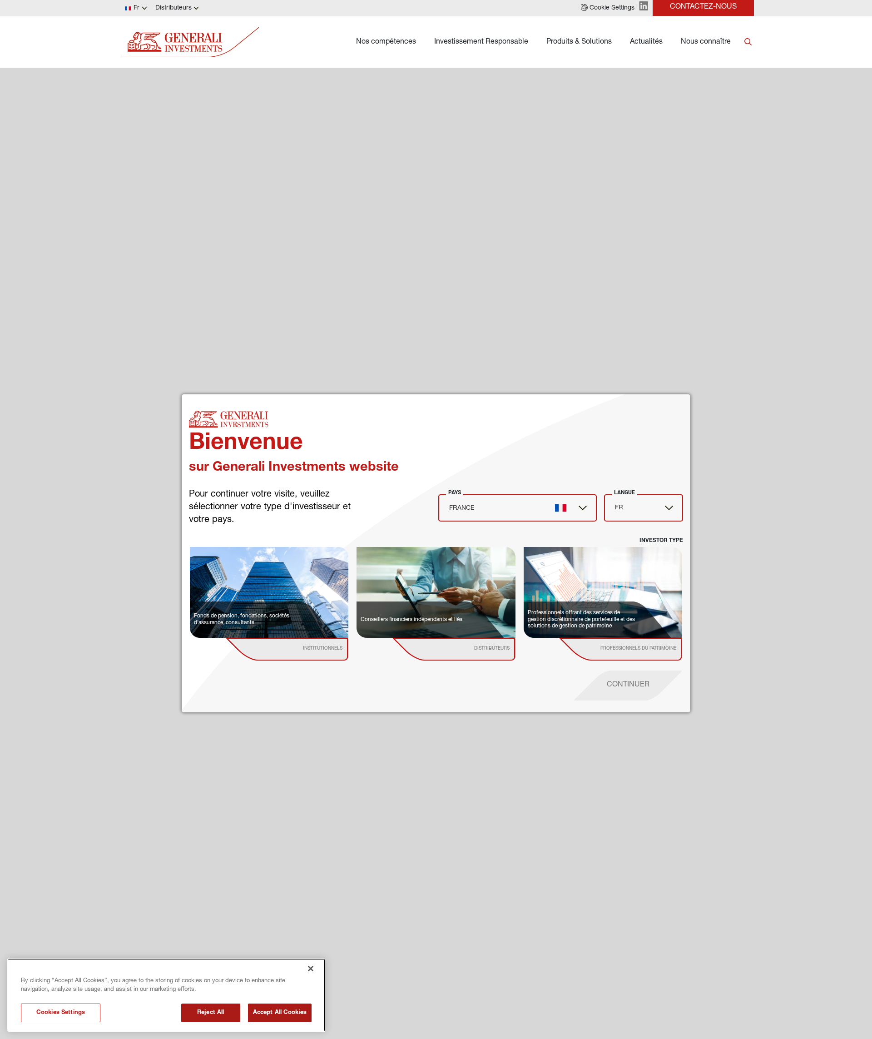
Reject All (210, 1013)
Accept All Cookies (280, 1013)
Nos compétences (386, 42)
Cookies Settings (60, 1013)
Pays (454, 492)
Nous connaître (706, 42)
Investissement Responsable (481, 42)
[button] (607, 8)
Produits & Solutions (579, 42)
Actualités (646, 42)
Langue (624, 492)
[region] (166, 995)
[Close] (311, 969)
